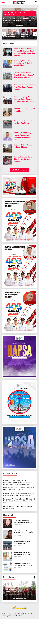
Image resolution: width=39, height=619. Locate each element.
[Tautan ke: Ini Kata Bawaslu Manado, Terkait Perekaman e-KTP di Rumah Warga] (7, 534)
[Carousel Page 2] (19, 25)
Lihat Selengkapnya (19, 170)
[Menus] (3, 2)
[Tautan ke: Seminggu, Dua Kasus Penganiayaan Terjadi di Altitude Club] (7, 64)
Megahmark (32, 614)
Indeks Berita (19, 616)
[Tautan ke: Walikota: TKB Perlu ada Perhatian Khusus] (7, 148)
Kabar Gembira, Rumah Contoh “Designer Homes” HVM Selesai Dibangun (24, 75)
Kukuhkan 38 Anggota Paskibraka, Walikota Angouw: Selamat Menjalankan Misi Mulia (17, 18)
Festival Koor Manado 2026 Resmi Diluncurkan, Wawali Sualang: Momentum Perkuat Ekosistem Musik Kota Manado (17, 482)
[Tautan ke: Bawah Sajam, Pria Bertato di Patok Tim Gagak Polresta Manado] (7, 88)
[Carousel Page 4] (22, 598)
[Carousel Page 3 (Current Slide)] (22, 25)
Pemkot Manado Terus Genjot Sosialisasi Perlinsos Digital (17, 507)
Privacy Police (7, 616)
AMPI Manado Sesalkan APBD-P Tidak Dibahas (24, 542)
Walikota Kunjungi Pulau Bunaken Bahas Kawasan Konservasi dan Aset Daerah (24, 99)
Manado (14, 12)
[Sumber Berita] (20, 2)
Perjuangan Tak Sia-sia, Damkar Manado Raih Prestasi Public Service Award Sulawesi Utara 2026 (27, 35)
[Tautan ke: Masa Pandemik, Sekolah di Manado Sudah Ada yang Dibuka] (7, 556)
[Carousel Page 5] (25, 598)
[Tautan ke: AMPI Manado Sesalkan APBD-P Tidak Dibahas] (7, 545)
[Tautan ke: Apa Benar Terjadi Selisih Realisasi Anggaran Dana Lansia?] (7, 566)
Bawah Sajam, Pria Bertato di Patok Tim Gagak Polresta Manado (24, 87)
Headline (7, 12)
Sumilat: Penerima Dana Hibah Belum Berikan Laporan (23, 159)
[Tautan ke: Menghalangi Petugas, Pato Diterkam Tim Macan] (7, 124)
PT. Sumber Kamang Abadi (10, 614)
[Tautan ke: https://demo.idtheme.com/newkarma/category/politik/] (34, 577)
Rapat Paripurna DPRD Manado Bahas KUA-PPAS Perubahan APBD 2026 (18, 489)
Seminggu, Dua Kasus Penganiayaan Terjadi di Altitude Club (23, 63)
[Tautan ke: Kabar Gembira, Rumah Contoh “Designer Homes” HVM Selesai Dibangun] (7, 76)
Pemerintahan (23, 12)
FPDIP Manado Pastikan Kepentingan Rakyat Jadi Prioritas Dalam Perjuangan (23, 521)
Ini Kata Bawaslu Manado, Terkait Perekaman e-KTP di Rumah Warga (23, 532)
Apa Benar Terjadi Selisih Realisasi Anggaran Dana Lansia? (22, 564)
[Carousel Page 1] (17, 25)
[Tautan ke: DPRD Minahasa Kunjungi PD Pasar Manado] (7, 112)
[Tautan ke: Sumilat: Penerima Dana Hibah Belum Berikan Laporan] (7, 160)
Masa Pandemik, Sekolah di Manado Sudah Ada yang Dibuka (23, 553)
